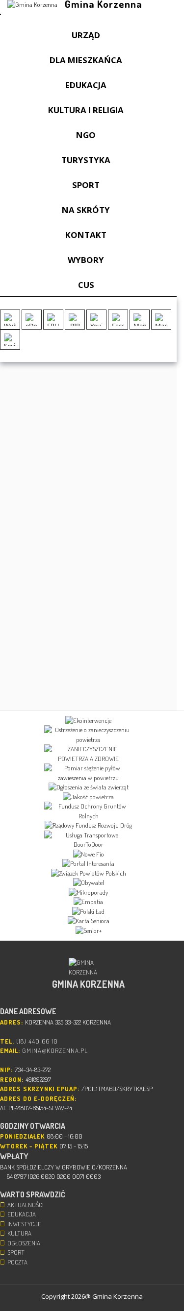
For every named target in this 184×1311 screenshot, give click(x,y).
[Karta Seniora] (88, 921)
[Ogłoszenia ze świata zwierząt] (88, 787)
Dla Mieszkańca (86, 60)
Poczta (17, 1262)
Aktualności (25, 1205)
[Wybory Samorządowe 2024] (10, 320)
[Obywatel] (88, 883)
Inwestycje (24, 1224)
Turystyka (85, 160)
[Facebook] (118, 320)
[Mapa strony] (161, 320)
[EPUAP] (53, 320)
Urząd (86, 35)
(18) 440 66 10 (37, 1041)
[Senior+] (88, 931)
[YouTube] (96, 320)
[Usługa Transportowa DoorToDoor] (88, 840)
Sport (86, 185)
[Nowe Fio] (88, 854)
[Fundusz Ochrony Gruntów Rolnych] (88, 811)
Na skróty (86, 209)
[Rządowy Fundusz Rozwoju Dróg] (88, 826)
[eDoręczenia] (32, 320)
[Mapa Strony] (140, 320)
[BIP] (75, 320)
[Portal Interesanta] (88, 864)
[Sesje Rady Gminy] (10, 340)
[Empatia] (88, 902)
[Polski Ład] (88, 912)
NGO (86, 135)
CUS (86, 284)
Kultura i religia (86, 110)
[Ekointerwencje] (88, 721)
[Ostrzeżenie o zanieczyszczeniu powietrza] (88, 734)
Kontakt (85, 234)
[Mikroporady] (88, 893)
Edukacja (85, 85)
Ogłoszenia (23, 1243)
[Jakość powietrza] (88, 797)
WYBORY (86, 259)
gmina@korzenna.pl (55, 1050)
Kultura (19, 1233)
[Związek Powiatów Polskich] (88, 874)
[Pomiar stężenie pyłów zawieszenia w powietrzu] (88, 773)
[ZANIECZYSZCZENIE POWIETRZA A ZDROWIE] (88, 753)
